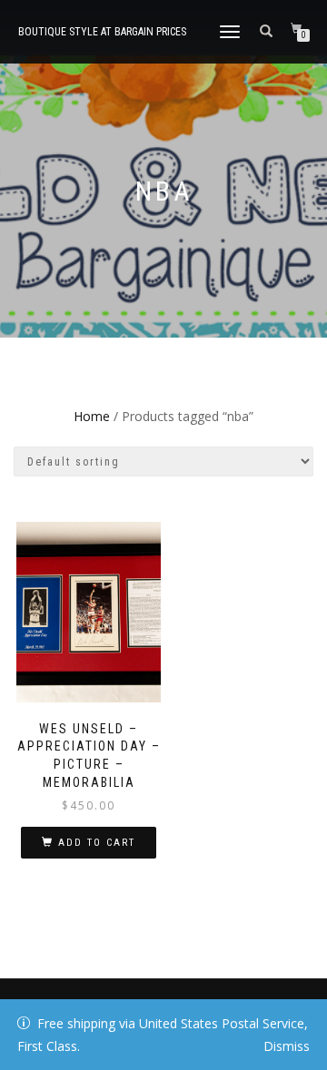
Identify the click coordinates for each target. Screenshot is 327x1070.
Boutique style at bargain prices (102, 31)
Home (92, 416)
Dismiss (286, 1046)
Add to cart (96, 843)
